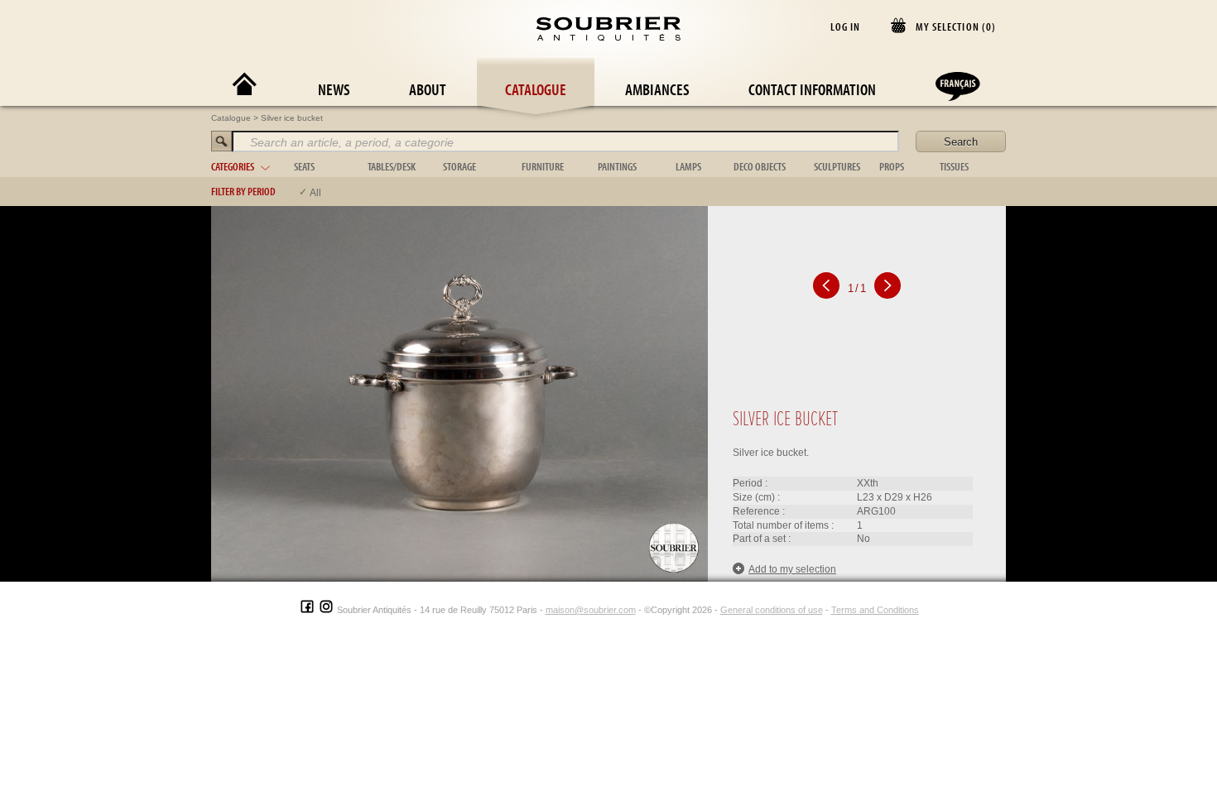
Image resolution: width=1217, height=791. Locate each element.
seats (304, 166)
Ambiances (657, 89)
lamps (688, 166)
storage (459, 166)
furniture (543, 166)
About (427, 89)
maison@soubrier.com (591, 610)
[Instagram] (326, 610)
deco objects (760, 166)
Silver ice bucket (292, 117)
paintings (617, 166)
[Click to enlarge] (459, 393)
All (315, 193)
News (334, 89)
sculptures (837, 166)
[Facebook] (307, 610)
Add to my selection (792, 569)
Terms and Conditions (875, 610)
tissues (954, 166)
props (891, 166)
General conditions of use (771, 610)
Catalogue (535, 89)
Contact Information (812, 89)
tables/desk (392, 166)
